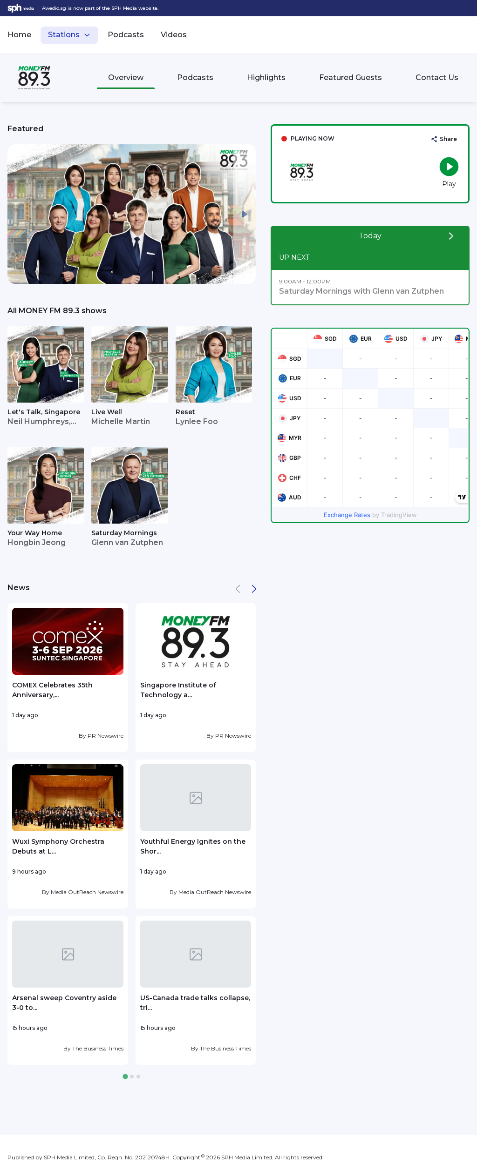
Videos (174, 34)
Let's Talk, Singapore (43, 412)
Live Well (106, 412)
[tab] (125, 1076)
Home (19, 34)
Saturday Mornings (124, 533)
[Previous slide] (18, 214)
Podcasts (126, 34)
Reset (185, 412)
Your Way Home (34, 533)
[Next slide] (244, 214)
